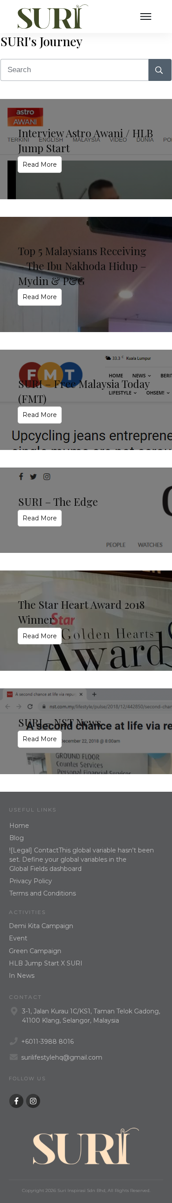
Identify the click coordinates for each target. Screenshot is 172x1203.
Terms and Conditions (42, 893)
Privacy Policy (30, 881)
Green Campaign (35, 951)
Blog (16, 838)
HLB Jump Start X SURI (45, 963)
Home (19, 826)
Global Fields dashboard (45, 869)
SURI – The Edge (58, 501)
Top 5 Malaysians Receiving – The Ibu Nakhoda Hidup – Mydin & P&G (82, 265)
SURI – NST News (59, 722)
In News (21, 976)
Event (18, 938)
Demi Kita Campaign (41, 926)
